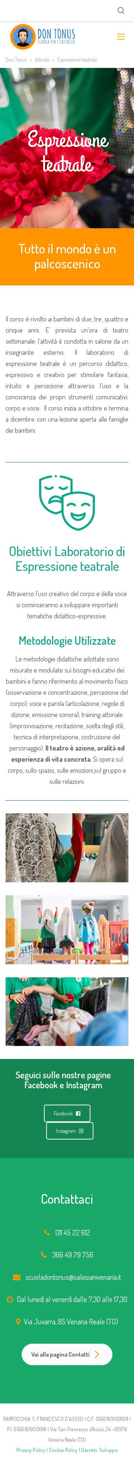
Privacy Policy (30, 1450)
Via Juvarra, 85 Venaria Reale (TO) (71, 1321)
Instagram (66, 1131)
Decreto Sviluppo (99, 1450)
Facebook (64, 1113)
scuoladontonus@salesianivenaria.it (73, 1277)
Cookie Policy (63, 1450)
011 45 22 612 (72, 1232)
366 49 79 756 (72, 1254)
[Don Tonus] (42, 37)
